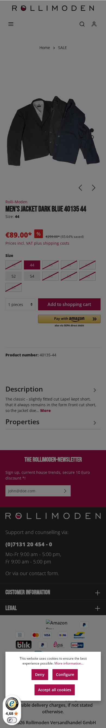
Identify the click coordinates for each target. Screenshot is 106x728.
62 (13, 287)
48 (69, 265)
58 (69, 276)
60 (87, 276)
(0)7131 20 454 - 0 (28, 544)
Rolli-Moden (16, 201)
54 (32, 276)
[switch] (12, 720)
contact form (43, 573)
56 (50, 276)
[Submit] (65, 490)
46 (50, 265)
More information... (68, 663)
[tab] (51, 398)
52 (13, 276)
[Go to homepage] (53, 8)
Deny (40, 674)
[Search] (82, 24)
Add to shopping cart (69, 304)
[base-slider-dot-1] (92, 130)
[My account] (94, 24)
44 (32, 265)
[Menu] (10, 24)
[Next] (94, 188)
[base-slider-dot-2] (92, 137)
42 (13, 265)
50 (87, 265)
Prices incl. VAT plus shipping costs (37, 243)
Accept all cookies (54, 689)
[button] (69, 321)
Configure (65, 674)
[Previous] (80, 188)
